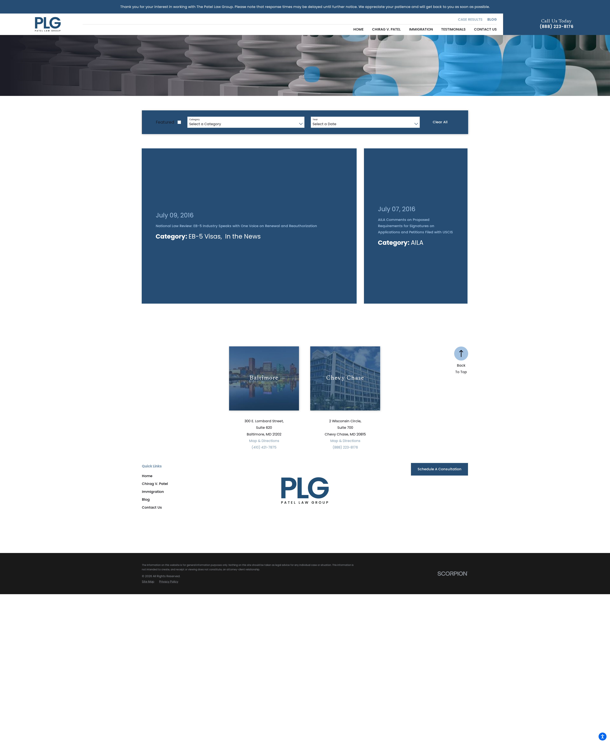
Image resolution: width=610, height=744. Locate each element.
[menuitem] (358, 29)
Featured (165, 122)
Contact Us (152, 439)
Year (315, 119)
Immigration (153, 423)
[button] (603, 737)
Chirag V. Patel (155, 415)
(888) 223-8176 (556, 26)
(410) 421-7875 (264, 379)
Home (147, 408)
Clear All (440, 122)
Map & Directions (264, 372)
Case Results (470, 19)
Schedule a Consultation (439, 401)
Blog (492, 19)
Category (194, 119)
